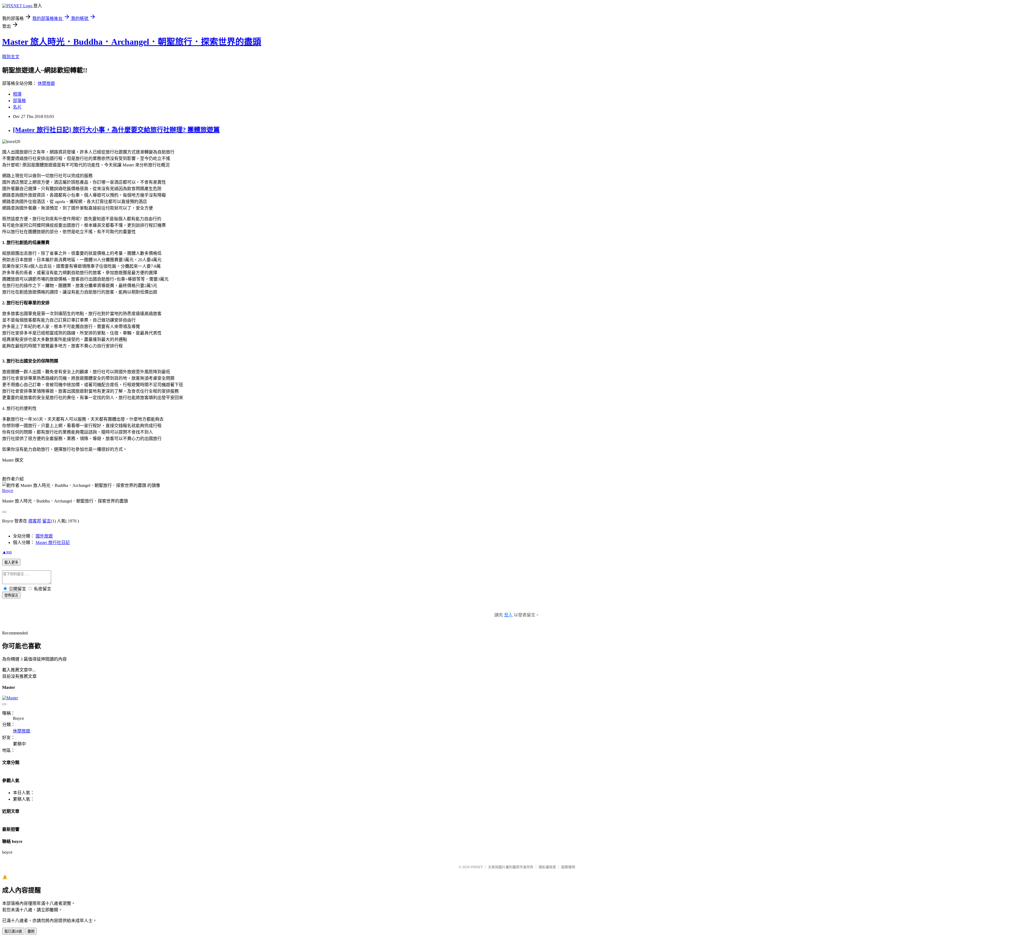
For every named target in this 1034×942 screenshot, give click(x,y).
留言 (46, 521)
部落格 (19, 100)
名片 (17, 107)
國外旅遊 (44, 536)
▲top (7, 552)
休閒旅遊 (46, 83)
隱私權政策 (547, 867)
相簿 (17, 94)
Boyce (7, 490)
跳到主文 (10, 56)
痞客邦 (34, 521)
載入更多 (11, 562)
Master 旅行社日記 (53, 542)
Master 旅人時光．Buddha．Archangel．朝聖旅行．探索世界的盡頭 (131, 42)
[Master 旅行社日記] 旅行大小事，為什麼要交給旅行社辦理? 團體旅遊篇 (116, 129)
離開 (30, 931)
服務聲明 (568, 867)
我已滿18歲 (13, 931)
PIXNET (477, 867)
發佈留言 (11, 595)
